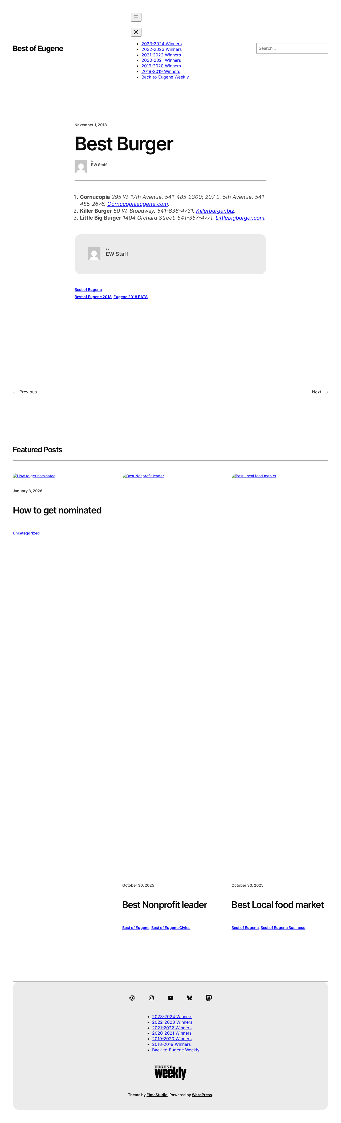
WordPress (202, 1094)
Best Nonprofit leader (164, 905)
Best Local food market (278, 905)
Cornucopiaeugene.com (137, 204)
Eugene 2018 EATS (130, 296)
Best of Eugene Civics (170, 927)
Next (317, 391)
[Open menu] (136, 17)
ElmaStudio (157, 1094)
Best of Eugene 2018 (93, 296)
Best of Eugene (38, 48)
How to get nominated (57, 510)
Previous (28, 391)
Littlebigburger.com (240, 218)
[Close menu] (136, 32)
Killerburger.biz (215, 211)
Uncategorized (26, 533)
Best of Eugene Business (283, 927)
